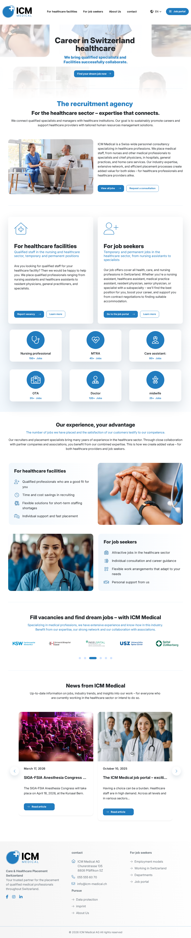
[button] (63, 11)
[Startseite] (18, 11)
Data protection (87, 899)
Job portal (179, 11)
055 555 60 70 (87, 877)
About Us (82, 913)
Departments (143, 875)
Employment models (148, 861)
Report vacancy (26, 314)
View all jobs (108, 188)
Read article (39, 806)
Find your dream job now (92, 73)
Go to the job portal (118, 314)
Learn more (55, 314)
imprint (81, 906)
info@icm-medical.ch (92, 884)
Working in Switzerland (150, 868)
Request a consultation (142, 188)
